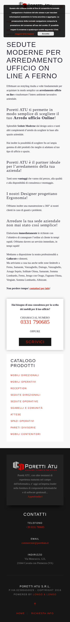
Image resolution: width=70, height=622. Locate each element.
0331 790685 (35, 322)
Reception (19, 388)
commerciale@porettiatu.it (35, 543)
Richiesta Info (42, 613)
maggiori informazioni (24, 34)
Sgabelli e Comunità (27, 408)
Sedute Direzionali (26, 395)
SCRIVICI (35, 342)
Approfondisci (35, 496)
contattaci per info (39, 288)
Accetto (45, 33)
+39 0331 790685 (35, 527)
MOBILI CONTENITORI (26, 434)
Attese (16, 414)
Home (20, 613)
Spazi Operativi (22, 421)
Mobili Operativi (23, 381)
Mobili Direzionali (25, 375)
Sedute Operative (24, 401)
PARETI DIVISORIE (23, 427)
